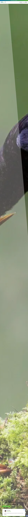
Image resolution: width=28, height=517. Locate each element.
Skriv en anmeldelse (6, 506)
